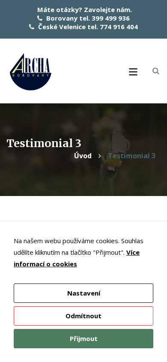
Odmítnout (83, 315)
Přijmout (84, 338)
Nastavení (83, 293)
